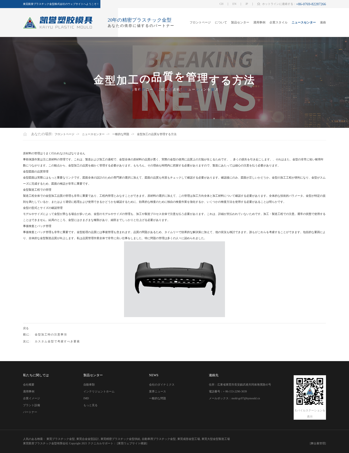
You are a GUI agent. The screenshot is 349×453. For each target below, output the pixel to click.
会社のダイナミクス (161, 384)
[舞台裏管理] (318, 443)
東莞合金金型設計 (87, 438)
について (221, 22)
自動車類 (89, 384)
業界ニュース (157, 391)
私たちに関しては (36, 375)
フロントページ (200, 22)
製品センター (240, 22)
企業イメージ (31, 398)
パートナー (30, 412)
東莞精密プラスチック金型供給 (120, 438)
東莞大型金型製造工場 (216, 438)
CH (221, 4)
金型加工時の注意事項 (51, 334)
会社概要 (28, 384)
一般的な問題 (120, 134)
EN (234, 4)
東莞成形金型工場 (188, 438)
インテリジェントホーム (99, 391)
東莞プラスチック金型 (60, 438)
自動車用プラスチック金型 (159, 438)
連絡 (323, 22)
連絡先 (214, 375)
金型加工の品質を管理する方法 (157, 134)
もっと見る (90, 405)
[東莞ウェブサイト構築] (132, 443)
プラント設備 (31, 405)
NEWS (153, 375)
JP (246, 4)
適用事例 (259, 22)
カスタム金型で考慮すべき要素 (57, 341)
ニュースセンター (304, 22)
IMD (86, 398)
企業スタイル (278, 22)
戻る (26, 328)
